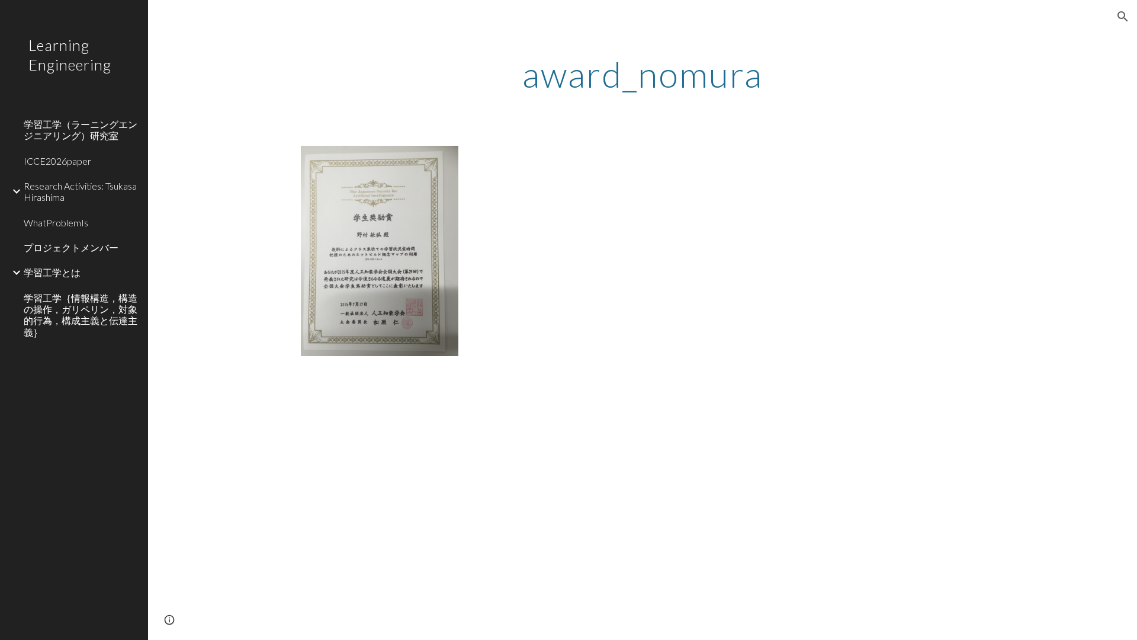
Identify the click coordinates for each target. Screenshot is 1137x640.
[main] (642, 74)
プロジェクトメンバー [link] (71, 247)
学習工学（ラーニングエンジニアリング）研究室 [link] (80, 130)
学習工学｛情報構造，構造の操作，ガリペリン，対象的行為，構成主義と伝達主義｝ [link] (80, 315)
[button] (1123, 16)
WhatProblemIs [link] (56, 222)
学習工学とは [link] (52, 272)
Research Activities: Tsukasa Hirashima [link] (80, 191)
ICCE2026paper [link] (57, 161)
